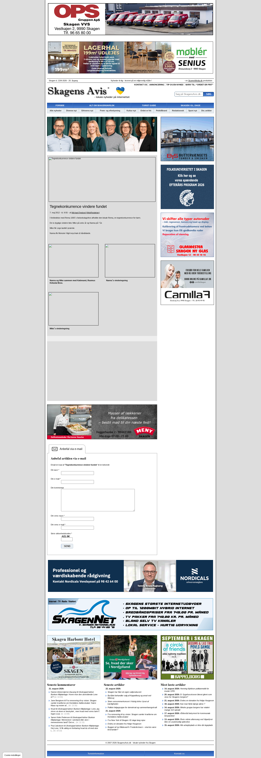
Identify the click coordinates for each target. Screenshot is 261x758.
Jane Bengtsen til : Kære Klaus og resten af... (73, 703)
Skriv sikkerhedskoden (61, 533)
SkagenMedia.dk (195, 81)
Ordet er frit (145, 111)
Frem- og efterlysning (110, 111)
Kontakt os (140, 85)
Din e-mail (56, 479)
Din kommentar (57, 488)
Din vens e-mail (58, 525)
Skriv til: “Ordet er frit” (199, 85)
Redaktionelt (178, 111)
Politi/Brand (161, 111)
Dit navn (55, 470)
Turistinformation (96, 753)
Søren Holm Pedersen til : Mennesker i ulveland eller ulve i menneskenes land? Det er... (73, 719)
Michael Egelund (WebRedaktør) (86, 213)
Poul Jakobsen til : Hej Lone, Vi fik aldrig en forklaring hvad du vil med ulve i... (75, 728)
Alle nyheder (55, 111)
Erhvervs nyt (87, 111)
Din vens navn (57, 516)
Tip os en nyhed (174, 85)
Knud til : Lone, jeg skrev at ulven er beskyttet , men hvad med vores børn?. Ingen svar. (75, 711)
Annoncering (156, 85)
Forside (60, 105)
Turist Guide (149, 105)
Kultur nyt (131, 111)
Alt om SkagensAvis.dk (102, 105)
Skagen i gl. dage (190, 105)
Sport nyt (192, 111)
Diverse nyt (71, 111)
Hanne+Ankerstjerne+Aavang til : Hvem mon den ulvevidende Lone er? (74, 694)
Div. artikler (206, 111)
